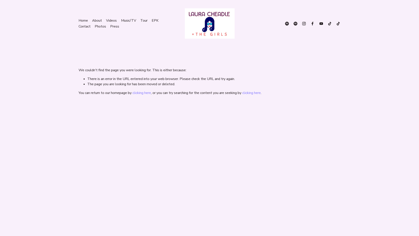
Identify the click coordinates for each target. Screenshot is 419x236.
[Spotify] (287, 23)
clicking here (141, 92)
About (97, 20)
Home (83, 20)
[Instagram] (304, 23)
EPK (155, 20)
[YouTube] (321, 23)
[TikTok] (330, 23)
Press (114, 26)
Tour (144, 20)
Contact (85, 26)
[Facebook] (312, 23)
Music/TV (128, 20)
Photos (100, 26)
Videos (111, 20)
